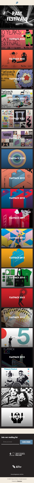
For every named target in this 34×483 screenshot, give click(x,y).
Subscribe (26, 442)
